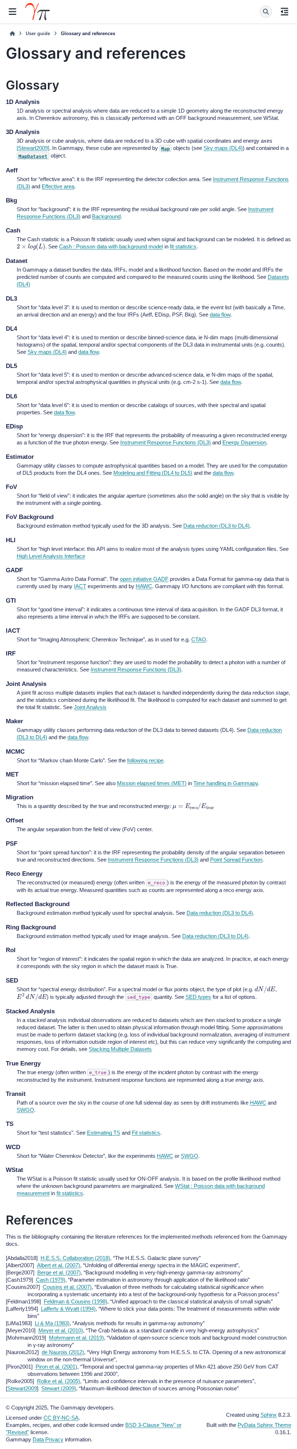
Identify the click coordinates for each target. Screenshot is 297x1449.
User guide (38, 33)
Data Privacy (48, 1439)
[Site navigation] (12, 11)
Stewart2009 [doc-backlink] (22, 1388)
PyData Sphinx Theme (264, 1425)
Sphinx (268, 1415)
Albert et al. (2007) (58, 1265)
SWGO (25, 1110)
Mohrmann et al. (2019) (76, 1338)
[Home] (12, 33)
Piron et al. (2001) (56, 1367)
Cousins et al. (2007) (67, 1287)
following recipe (145, 760)
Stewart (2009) (58, 1388)
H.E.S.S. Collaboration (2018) (75, 1258)
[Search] (266, 11)
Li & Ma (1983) (52, 1323)
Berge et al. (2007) (59, 1272)
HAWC (144, 586)
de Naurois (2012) (63, 1352)
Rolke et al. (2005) (58, 1381)
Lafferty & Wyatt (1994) (68, 1309)
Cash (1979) (50, 1280)
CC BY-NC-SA (61, 1418)
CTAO (198, 639)
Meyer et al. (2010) (60, 1330)
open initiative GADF (144, 579)
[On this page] (284, 11)
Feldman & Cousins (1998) (75, 1301)
